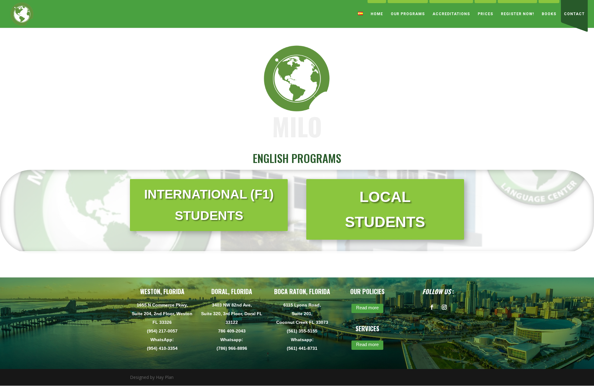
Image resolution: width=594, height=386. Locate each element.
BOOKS (549, 14)
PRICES (485, 14)
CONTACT (574, 14)
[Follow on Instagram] (444, 307)
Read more (367, 307)
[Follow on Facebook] (432, 307)
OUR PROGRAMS (408, 14)
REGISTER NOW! (517, 14)
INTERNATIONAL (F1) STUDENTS (209, 205)
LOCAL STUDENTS (385, 209)
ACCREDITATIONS (451, 14)
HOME (377, 14)
